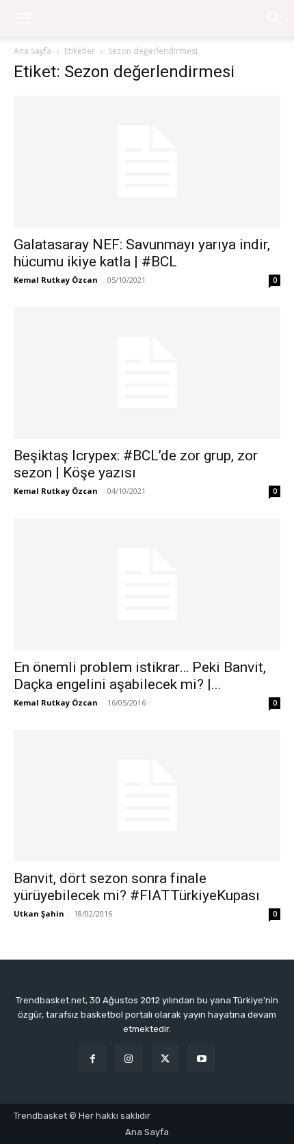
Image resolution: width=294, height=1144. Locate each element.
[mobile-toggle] (23, 18)
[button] (275, 18)
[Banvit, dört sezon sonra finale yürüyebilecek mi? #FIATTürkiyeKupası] (147, 796)
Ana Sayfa (32, 51)
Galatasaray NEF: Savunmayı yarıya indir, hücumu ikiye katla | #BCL (142, 253)
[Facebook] (92, 1058)
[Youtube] (201, 1058)
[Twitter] (165, 1058)
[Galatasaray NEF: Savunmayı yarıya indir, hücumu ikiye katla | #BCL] (147, 161)
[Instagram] (129, 1058)
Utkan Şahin (39, 913)
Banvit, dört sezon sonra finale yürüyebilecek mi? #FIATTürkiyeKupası (137, 887)
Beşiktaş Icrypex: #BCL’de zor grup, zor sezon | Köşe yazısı (136, 464)
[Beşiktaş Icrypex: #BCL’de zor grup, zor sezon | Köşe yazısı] (147, 373)
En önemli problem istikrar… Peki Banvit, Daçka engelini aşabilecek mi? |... (140, 676)
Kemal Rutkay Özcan (56, 280)
